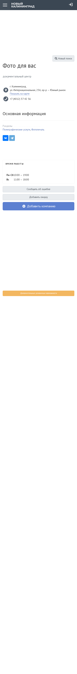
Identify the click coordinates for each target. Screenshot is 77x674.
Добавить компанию (40, 206)
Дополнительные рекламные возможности (38, 293)
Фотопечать (37, 129)
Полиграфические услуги (16, 129)
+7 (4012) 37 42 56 (20, 98)
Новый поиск (64, 58)
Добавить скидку (38, 197)
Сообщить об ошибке (38, 189)
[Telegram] (12, 138)
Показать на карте (20, 93)
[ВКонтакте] (5, 138)
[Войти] (70, 4)
